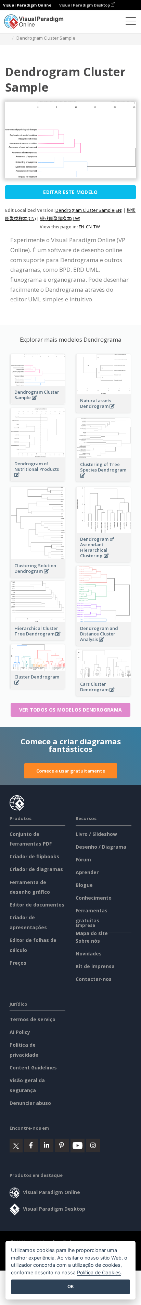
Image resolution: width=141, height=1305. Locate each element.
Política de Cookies (99, 1272)
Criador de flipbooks (34, 856)
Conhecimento (94, 897)
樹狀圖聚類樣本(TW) (60, 218)
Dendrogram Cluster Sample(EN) (88, 210)
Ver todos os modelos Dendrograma (70, 709)
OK (70, 1286)
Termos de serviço (32, 1019)
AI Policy (20, 1032)
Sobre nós (88, 941)
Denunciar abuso (30, 1103)
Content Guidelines (33, 1067)
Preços (18, 963)
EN (81, 227)
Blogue (84, 885)
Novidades (89, 953)
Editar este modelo (70, 192)
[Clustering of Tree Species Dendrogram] (104, 479)
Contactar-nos (94, 979)
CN (89, 227)
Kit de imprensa (95, 966)
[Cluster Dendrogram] (38, 686)
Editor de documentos (37, 904)
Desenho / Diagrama (101, 846)
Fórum (83, 859)
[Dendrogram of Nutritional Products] (38, 479)
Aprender (87, 872)
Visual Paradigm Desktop (85, 5)
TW (96, 227)
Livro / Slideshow (96, 834)
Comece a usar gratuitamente (70, 771)
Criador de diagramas (36, 869)
